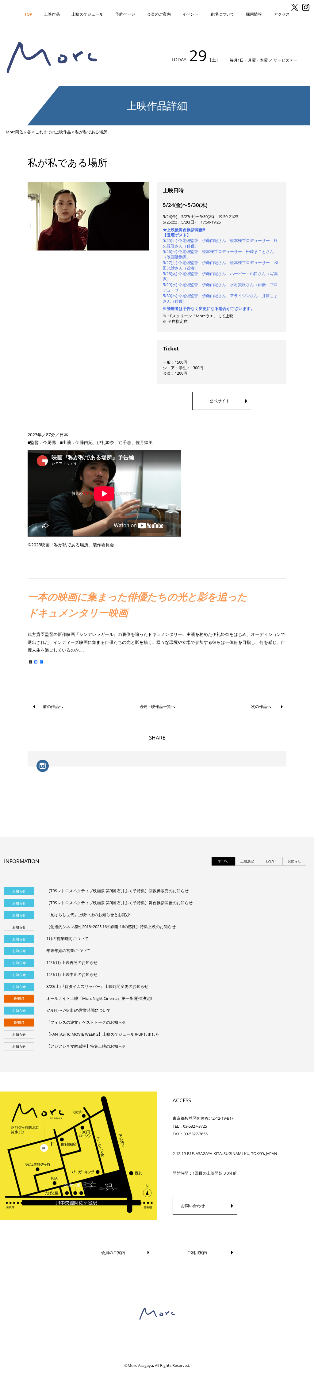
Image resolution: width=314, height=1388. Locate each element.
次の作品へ (261, 706)
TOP (28, 14)
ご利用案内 (197, 1252)
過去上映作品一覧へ (157, 706)
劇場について (222, 14)
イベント (190, 14)
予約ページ (125, 14)
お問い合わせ (193, 1205)
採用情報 (254, 14)
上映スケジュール (87, 14)
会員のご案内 (159, 14)
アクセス (282, 14)
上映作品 (52, 14)
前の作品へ (53, 706)
